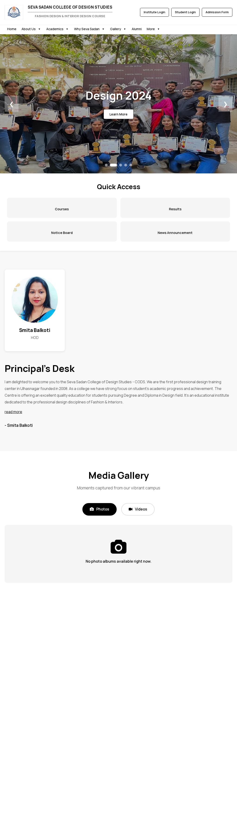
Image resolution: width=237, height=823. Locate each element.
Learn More (118, 114)
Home (11, 29)
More (151, 29)
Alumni (137, 29)
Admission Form (217, 12)
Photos (102, 509)
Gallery (115, 29)
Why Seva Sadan (87, 29)
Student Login (185, 12)
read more (13, 411)
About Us (29, 29)
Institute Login (154, 12)
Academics (54, 29)
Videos (140, 509)
